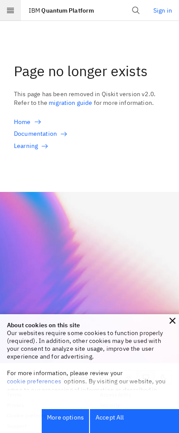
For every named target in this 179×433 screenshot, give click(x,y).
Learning (26, 146)
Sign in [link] (162, 10)
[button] (172, 321)
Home (22, 122)
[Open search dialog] (136, 10)
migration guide (70, 103)
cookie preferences (34, 381)
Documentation (35, 134)
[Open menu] (10, 10)
